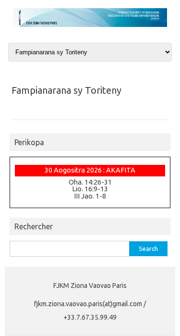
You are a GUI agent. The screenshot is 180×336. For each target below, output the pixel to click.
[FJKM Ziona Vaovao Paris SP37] (90, 24)
